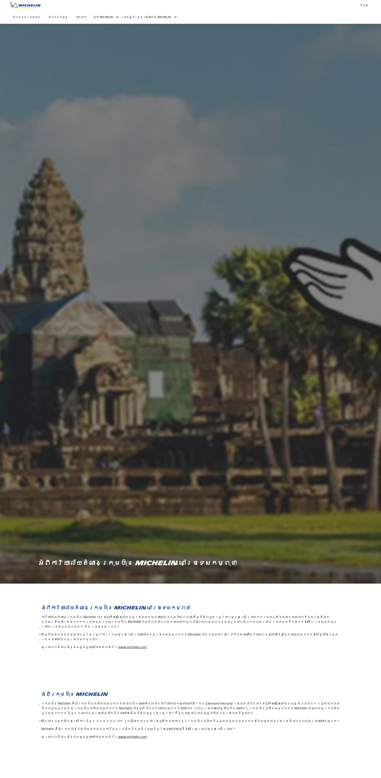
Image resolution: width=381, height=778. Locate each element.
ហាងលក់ (81, 17)
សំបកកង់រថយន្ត (26, 17)
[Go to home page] (25, 5)
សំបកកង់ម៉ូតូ (58, 17)
